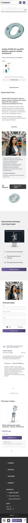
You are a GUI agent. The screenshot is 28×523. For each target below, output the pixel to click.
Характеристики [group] (14, 87)
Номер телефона (6, 311)
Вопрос (4, 317)
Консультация (14, 269)
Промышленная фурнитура (12, 8)
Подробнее (14, 126)
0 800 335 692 (18, 520)
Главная (3, 8)
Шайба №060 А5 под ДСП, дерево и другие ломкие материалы (14, 347)
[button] (13, 388)
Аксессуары (20, 9)
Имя (4, 305)
